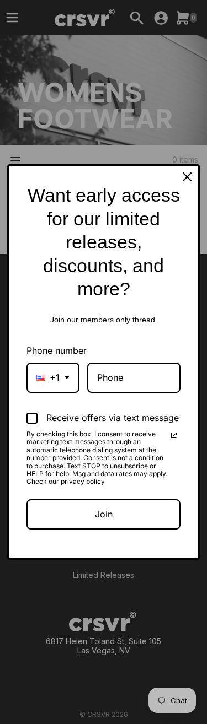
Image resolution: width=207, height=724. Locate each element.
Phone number (56, 350)
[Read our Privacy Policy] (174, 435)
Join (104, 514)
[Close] (187, 177)
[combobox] (52, 378)
